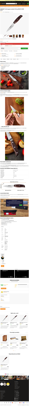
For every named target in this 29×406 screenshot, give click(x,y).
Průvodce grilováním (23, 0)
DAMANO (5, 229)
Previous (26, 313)
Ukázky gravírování (14, 45)
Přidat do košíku (24, 48)
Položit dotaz (2, 266)
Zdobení (5, 236)
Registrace (28, 1)
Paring (5, 234)
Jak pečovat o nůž (2, 393)
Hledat (15, 3)
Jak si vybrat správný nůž (3, 392)
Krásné (5, 241)
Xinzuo (2, 92)
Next (27, 313)
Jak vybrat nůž (1, 1)
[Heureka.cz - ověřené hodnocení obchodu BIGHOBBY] (7, 384)
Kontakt (14, 1)
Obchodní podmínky (16, 388)
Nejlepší (5, 242)
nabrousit (9, 196)
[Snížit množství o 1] (18, 48)
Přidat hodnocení (4, 288)
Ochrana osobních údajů (17, 387)
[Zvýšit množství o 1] (20, 48)
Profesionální (6, 243)
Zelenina (7, 236)
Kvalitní (7, 241)
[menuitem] (2, 6)
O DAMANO (13, 1)
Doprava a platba (4, 1)
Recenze (7, 1)
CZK (21, 1)
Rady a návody (10, 1)
